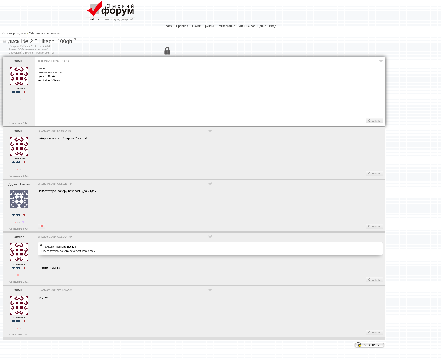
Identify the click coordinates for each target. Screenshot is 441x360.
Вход (272, 26)
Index (168, 26)
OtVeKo (19, 61)
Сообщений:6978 (19, 228)
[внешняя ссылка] (50, 72)
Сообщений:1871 (19, 123)
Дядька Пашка (19, 184)
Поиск (196, 26)
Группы (209, 26)
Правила (182, 26)
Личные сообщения (252, 26)
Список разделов (14, 33)
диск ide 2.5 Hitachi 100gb (40, 41)
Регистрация (226, 26)
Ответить (374, 120)
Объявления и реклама (45, 33)
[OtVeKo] (41, 226)
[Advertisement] (121, 99)
